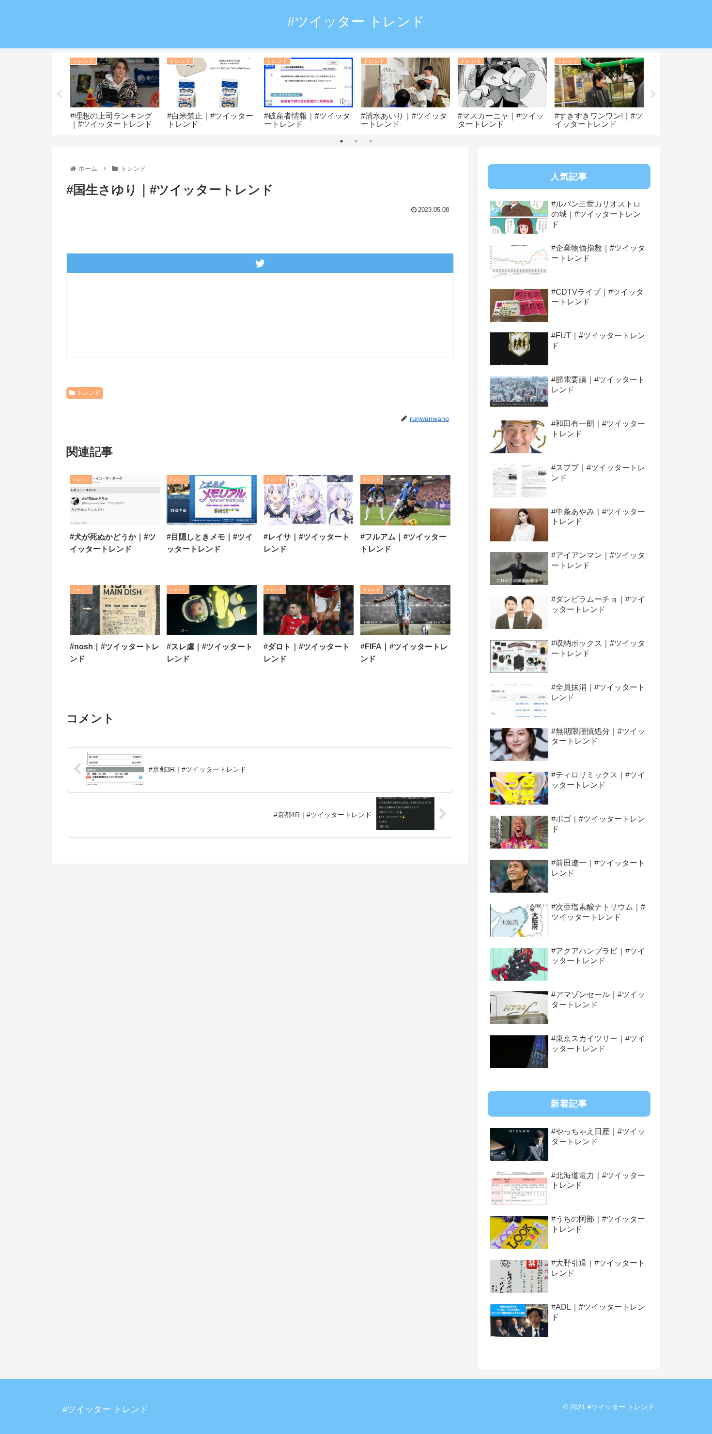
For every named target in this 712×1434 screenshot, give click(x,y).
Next (653, 94)
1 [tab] (341, 141)
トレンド (88, 392)
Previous (59, 94)
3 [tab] (370, 141)
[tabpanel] (115, 92)
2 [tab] (356, 141)
